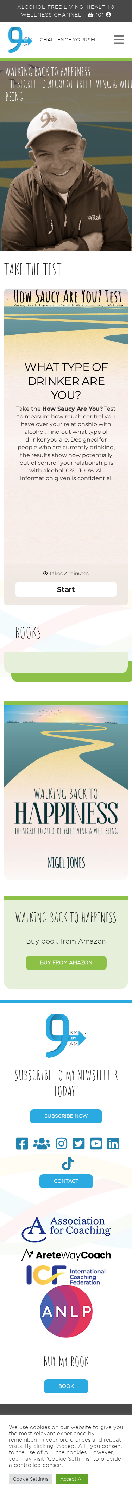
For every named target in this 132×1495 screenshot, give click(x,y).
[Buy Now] (66, 790)
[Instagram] (62, 1144)
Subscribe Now (66, 1116)
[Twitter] (79, 1144)
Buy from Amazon (66, 962)
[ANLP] (66, 1310)
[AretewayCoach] (66, 1253)
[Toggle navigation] (119, 40)
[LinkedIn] (113, 1144)
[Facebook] (22, 1144)
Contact (66, 1181)
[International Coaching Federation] (66, 1273)
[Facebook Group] (41, 1144)
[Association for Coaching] (66, 1228)
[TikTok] (68, 1164)
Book (66, 1386)
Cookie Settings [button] (30, 1478)
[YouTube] (96, 1144)
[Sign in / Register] (108, 15)
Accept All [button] (71, 1478)
